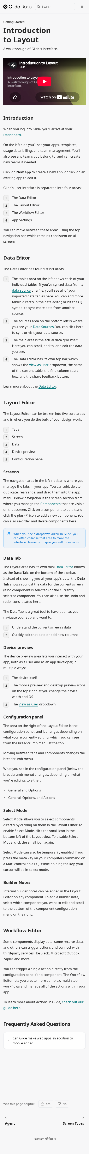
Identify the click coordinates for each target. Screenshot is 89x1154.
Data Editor (47, 386)
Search (46, 6)
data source (21, 290)
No (64, 1104)
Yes (48, 1104)
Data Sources (43, 326)
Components (50, 504)
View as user (39, 365)
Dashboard (12, 135)
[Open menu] (82, 6)
